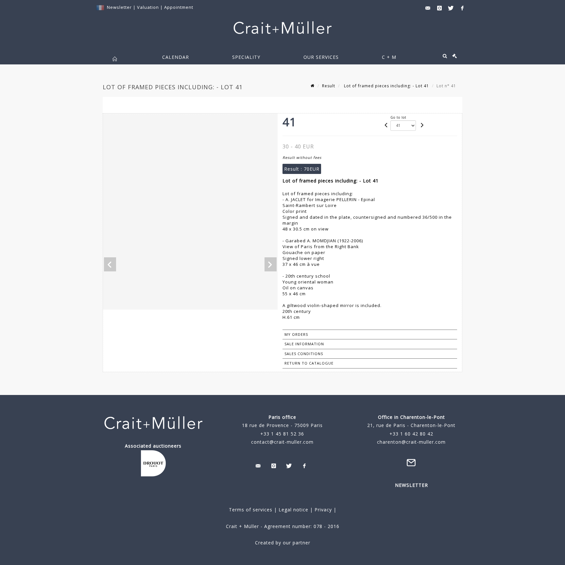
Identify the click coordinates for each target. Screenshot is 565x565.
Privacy (322, 509)
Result (328, 86)
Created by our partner (282, 542)
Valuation (148, 7)
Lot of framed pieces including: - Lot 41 (386, 86)
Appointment (178, 7)
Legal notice (293, 509)
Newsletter (119, 7)
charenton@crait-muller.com (411, 442)
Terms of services (250, 509)
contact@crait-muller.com (282, 442)
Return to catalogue (309, 363)
